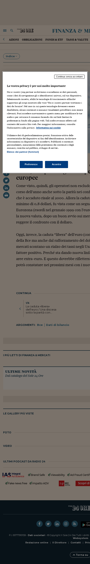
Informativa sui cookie (48, 127)
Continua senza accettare (69, 76)
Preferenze (31, 164)
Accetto (56, 164)
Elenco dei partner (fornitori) (23, 152)
